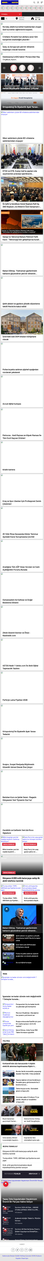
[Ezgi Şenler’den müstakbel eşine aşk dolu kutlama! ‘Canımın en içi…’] (33, 1130)
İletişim (12, 1256)
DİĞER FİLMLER (33, 1173)
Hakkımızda (6, 1256)
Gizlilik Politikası (20, 1256)
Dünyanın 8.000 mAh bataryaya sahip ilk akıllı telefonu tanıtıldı (20, 1152)
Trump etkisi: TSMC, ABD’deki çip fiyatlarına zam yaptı (21, 1159)
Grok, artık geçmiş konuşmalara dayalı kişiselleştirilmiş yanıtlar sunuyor (17, 1166)
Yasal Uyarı (25, 1258)
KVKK (34, 1256)
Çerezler (28, 1256)
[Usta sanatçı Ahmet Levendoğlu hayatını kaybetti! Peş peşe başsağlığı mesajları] (11, 1130)
